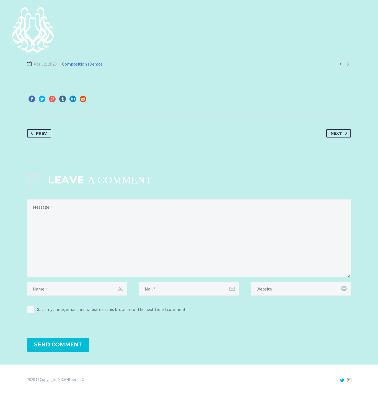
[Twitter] (42, 99)
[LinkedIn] (72, 99)
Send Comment (58, 344)
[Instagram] (349, 380)
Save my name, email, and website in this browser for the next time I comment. (112, 309)
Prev (41, 133)
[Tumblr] (62, 99)
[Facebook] (32, 99)
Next (336, 133)
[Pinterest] (52, 99)
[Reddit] (83, 99)
